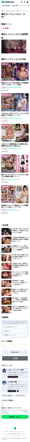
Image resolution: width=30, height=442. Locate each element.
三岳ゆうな (5, 148)
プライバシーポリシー (19, 431)
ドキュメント (22, 433)
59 (25, 52)
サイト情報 (9, 431)
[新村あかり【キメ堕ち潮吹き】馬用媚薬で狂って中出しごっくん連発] (15, 72)
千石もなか (5, 118)
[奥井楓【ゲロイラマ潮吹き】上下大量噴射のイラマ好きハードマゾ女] (15, 194)
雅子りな (4, 179)
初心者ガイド (7, 331)
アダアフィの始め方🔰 (7, 395)
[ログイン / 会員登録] (27, 2)
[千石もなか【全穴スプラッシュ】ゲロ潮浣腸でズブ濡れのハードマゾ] (15, 102)
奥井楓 (4, 210)
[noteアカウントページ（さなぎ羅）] (18, 391)
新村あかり (5, 87)
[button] (22, 2)
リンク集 (8, 433)
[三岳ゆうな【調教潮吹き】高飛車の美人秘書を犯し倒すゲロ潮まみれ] (15, 133)
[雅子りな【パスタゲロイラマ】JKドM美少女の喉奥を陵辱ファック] (15, 164)
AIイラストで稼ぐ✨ (20, 395)
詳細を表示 (15, 352)
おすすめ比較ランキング (10, 327)
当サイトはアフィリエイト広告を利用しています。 (15, 435)
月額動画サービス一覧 (9, 335)
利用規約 (14, 433)
